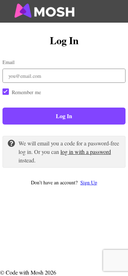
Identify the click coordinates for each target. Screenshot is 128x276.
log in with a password (85, 151)
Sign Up (88, 182)
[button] (64, 182)
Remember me (26, 92)
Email (8, 62)
